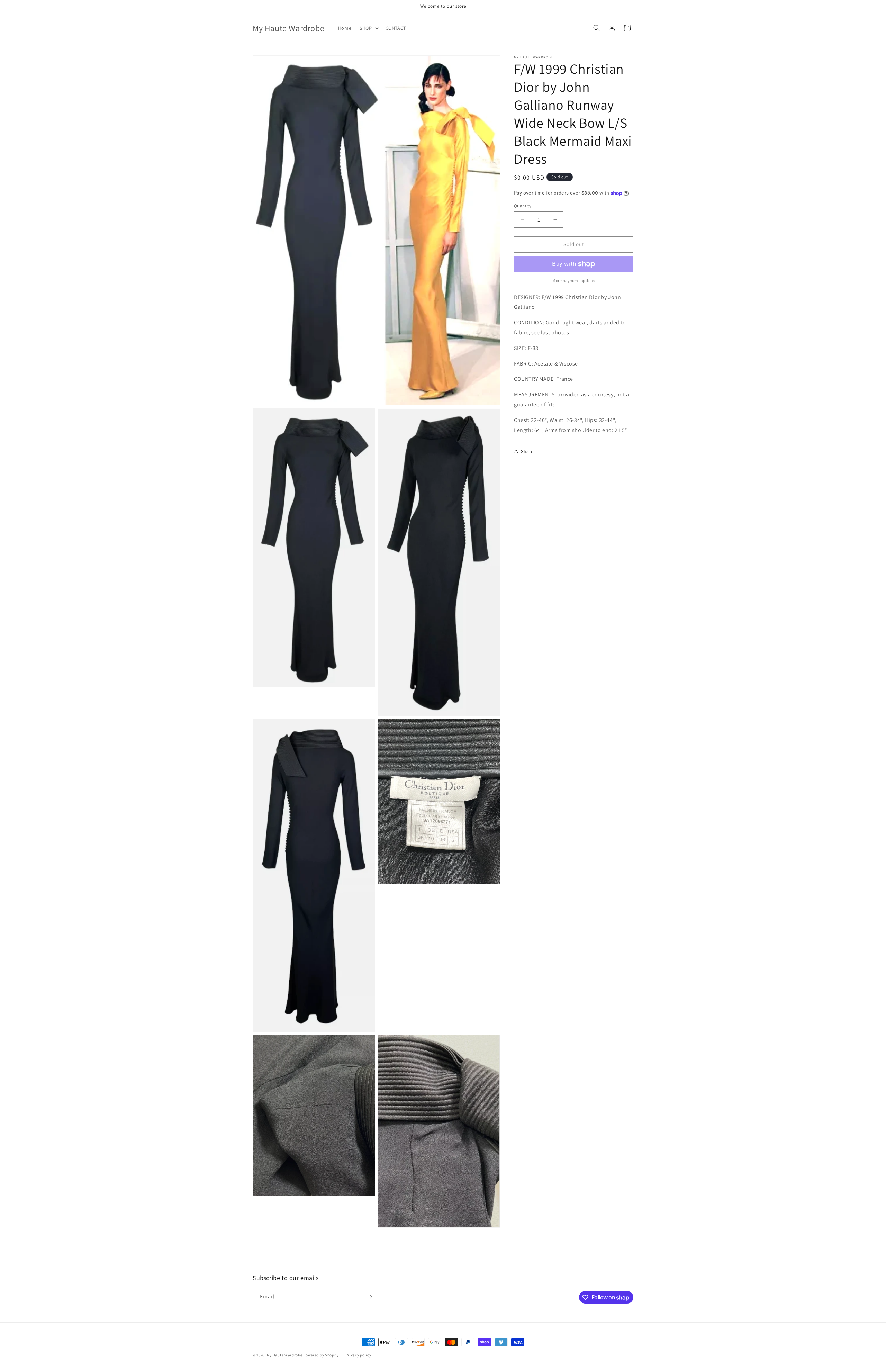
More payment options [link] (573, 280)
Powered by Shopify (321, 1355)
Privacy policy (358, 1355)
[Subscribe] (369, 1297)
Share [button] (527, 451)
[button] (368, 28)
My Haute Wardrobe (284, 1355)
